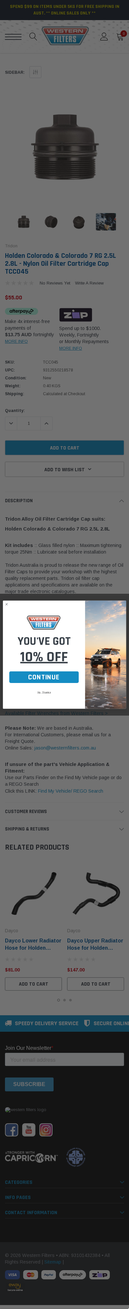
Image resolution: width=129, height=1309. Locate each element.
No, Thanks (44, 692)
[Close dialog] (6, 604)
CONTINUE (44, 677)
